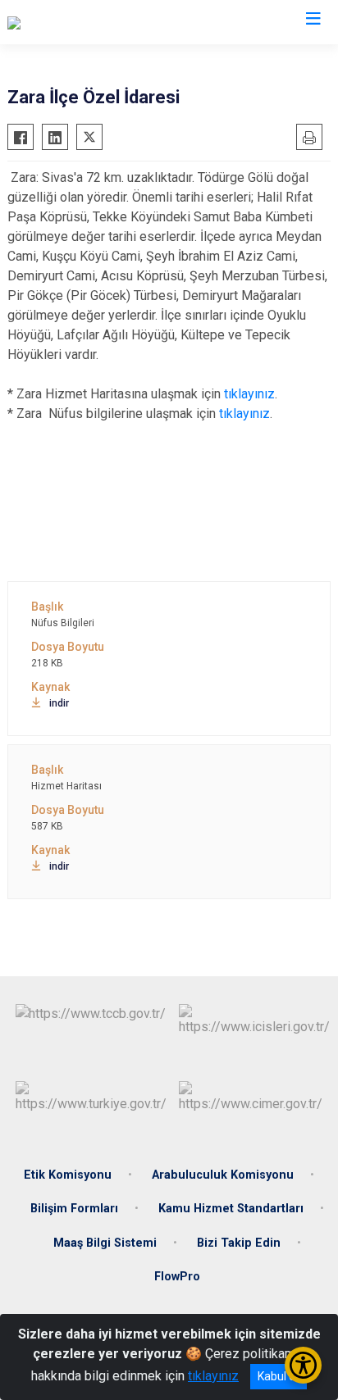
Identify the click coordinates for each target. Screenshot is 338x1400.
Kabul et (278, 1376)
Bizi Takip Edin (239, 1243)
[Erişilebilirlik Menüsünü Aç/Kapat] (303, 1365)
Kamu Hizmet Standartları (231, 1209)
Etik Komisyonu (68, 1175)
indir (59, 703)
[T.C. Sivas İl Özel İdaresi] (75, 22)
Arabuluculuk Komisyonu (223, 1175)
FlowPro (177, 1277)
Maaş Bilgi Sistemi (105, 1243)
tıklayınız (249, 394)
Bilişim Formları (74, 1209)
